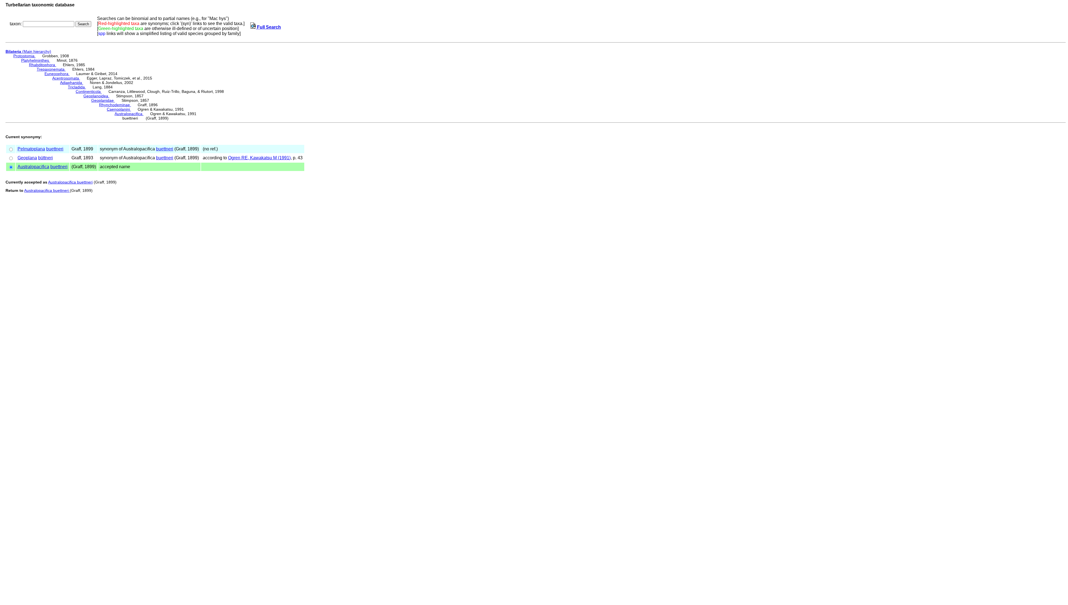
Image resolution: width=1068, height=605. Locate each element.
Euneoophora (57, 73)
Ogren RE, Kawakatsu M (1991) (259, 157)
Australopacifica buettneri (70, 182)
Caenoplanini (119, 109)
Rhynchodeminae (115, 105)
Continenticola (89, 91)
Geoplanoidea (96, 96)
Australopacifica (129, 113)
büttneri (45, 157)
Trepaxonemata (51, 69)
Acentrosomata (66, 78)
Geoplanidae (103, 100)
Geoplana (27, 157)
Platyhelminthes (35, 60)
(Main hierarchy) (28, 51)
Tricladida (77, 87)
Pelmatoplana (31, 149)
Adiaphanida (71, 82)
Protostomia (24, 56)
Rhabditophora (42, 65)
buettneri (54, 149)
